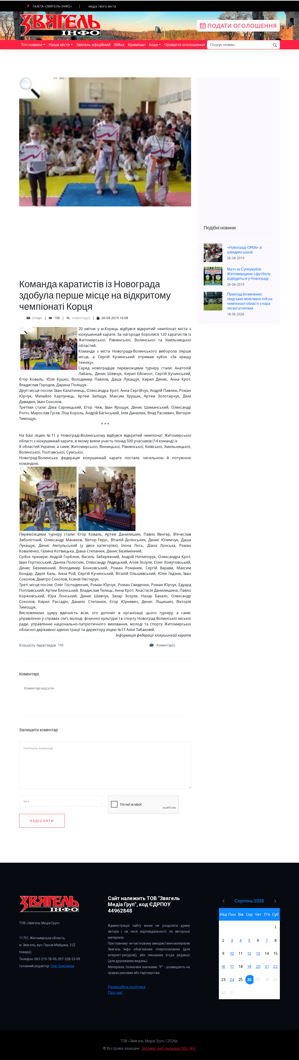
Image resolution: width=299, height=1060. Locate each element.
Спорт (37, 318)
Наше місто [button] (59, 44)
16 (223, 966)
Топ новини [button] (31, 44)
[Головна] (60, 25)
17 (232, 966)
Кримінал (136, 44)
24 (232, 979)
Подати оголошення (241, 25)
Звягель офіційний (93, 44)
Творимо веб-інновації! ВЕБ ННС (168, 1048)
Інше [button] (153, 44)
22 (275, 966)
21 (267, 966)
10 (232, 953)
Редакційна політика (126, 986)
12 (249, 953)
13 (258, 953)
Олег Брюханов (62, 966)
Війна (119, 44)
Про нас (115, 992)
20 (258, 966)
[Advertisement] (105, 239)
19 (249, 966)
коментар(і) (80, 318)
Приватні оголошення (184, 44)
